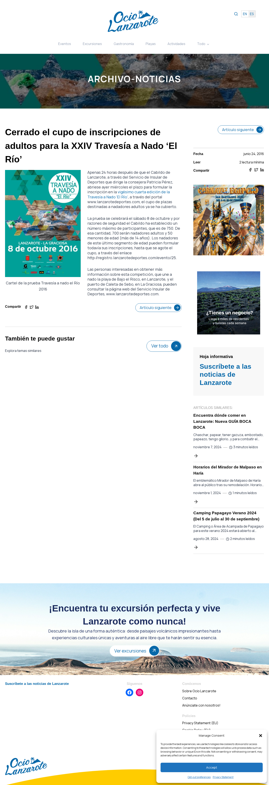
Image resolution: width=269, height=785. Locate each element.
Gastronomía (124, 43)
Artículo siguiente (155, 307)
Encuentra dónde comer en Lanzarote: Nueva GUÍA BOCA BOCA (222, 421)
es (252, 14)
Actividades (176, 43)
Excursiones (92, 43)
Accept (211, 767)
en (245, 14)
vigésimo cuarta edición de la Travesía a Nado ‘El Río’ (128, 194)
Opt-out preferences (199, 777)
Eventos (64, 43)
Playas (151, 43)
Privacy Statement (223, 777)
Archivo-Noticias (134, 79)
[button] (260, 735)
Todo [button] (201, 43)
